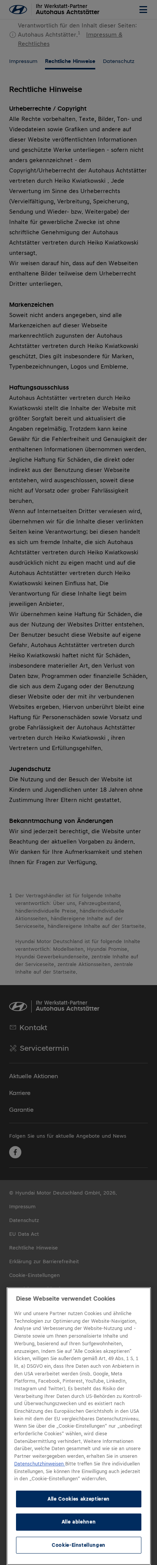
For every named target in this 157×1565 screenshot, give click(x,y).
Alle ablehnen (79, 1521)
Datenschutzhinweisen (39, 1464)
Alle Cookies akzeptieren (79, 1499)
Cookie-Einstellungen (79, 1545)
